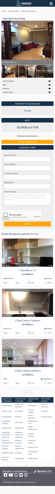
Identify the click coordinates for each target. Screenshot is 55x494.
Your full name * (10, 155)
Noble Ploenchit (8, 453)
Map (4, 85)
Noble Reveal (33, 458)
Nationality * (9, 182)
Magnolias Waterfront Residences (19, 434)
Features (6, 88)
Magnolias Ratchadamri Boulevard (6, 434)
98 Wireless (33, 405)
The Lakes (19, 422)
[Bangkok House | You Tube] (11, 474)
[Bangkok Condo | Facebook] (5, 474)
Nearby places (8, 92)
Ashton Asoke (7, 411)
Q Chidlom (19, 411)
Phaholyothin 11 (10, 62)
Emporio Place (33, 447)
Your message (9, 191)
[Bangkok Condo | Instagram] (26, 474)
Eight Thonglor (7, 405)
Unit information (8, 81)
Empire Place (7, 428)
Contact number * (11, 173)
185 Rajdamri (7, 417)
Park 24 (18, 417)
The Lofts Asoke (47, 417)
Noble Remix (20, 458)
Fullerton (19, 453)
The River (45, 411)
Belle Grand (20, 428)
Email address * (10, 164)
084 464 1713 (44, 471)
